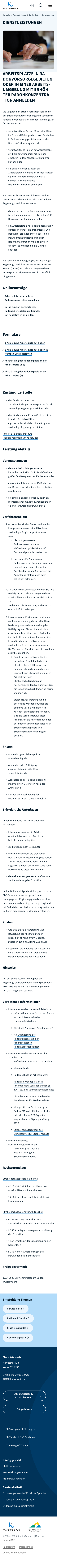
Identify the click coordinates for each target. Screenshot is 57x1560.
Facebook (29, 1437)
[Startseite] (15, 1527)
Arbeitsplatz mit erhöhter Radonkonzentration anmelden (22, 298)
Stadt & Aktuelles (16, 1328)
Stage (25, 1445)
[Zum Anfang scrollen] (51, 1553)
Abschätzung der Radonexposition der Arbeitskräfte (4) (26, 373)
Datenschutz (26, 1547)
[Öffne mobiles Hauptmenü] (50, 5)
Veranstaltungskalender (15, 1472)
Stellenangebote (12, 1466)
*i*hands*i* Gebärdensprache (18, 1499)
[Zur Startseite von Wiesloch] (10, 5)
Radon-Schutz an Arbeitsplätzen (31, 1075)
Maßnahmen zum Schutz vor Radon (33, 1061)
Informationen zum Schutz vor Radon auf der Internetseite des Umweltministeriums (34, 1017)
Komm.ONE (9, 1540)
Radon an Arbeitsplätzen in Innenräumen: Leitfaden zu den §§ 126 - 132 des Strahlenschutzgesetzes (34, 1085)
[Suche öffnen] (41, 6)
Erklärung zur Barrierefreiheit (18, 1506)
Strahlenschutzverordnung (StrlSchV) (23, 1212)
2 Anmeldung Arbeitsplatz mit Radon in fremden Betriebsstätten (26, 352)
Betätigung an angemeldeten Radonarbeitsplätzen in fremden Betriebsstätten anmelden (22, 311)
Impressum (9, 1547)
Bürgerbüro (23, 1409)
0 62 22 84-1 (18, 1379)
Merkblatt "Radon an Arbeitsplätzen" (33, 1028)
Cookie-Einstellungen (14, 1552)
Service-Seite (34, 15)
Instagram (30, 1429)
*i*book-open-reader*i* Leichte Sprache (24, 1493)
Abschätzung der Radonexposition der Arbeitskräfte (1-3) (26, 362)
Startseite (6, 15)
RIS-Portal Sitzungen (14, 1478)
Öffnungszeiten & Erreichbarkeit (23, 1395)
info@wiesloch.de (20, 1375)
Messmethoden (22, 1068)
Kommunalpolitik (16, 1337)
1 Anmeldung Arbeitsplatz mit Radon (25, 343)
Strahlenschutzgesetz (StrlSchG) (20, 1178)
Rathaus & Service (19, 15)
